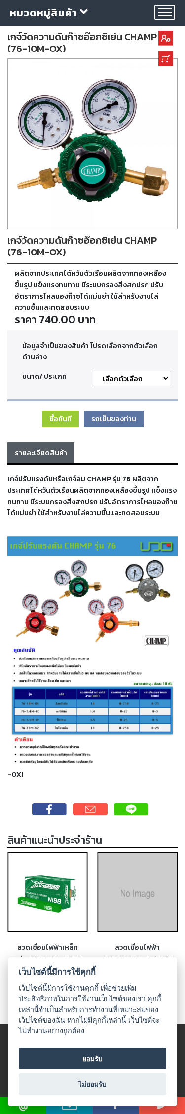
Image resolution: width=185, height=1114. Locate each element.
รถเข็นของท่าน (113, 418)
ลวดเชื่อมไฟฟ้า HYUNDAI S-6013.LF (137, 953)
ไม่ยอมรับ (92, 1084)
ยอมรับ (92, 1059)
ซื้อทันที (60, 418)
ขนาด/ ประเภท (44, 376)
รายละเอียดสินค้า (41, 452)
